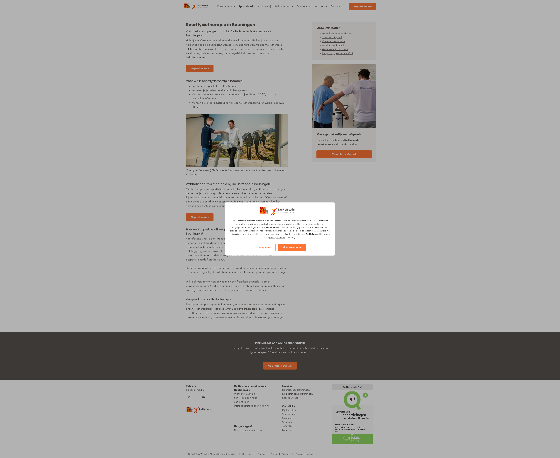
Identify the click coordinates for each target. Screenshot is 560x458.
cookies (317, 224)
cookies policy (270, 231)
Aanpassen (264, 247)
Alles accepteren (292, 247)
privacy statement (277, 237)
